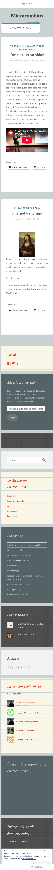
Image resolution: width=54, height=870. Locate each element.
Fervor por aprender (15, 501)
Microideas (12, 571)
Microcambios (27, 15)
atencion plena (13, 550)
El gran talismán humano (34, 713)
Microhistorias (13, 565)
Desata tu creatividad (27, 55)
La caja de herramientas (17, 555)
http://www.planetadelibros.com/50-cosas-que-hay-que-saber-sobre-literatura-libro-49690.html (26, 289)
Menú (29, 3)
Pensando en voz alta (22, 46)
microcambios (21, 702)
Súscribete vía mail (22, 383)
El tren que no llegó (26, 634)
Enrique (19, 713)
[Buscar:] (27, 460)
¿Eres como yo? (13, 511)
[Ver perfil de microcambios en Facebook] (9, 363)
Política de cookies (29, 859)
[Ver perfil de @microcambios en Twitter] (13, 363)
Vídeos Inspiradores (15, 594)
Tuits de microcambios (17, 842)
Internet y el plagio (27, 213)
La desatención (32, 739)
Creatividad (12, 496)
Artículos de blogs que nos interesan (22, 545)
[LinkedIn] (18, 363)
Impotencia (12, 516)
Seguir (12, 418)
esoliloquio (20, 730)
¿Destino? (11, 506)
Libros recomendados (16, 560)
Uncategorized (13, 589)
